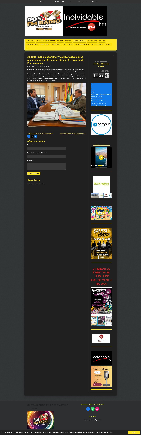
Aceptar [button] (134, 432)
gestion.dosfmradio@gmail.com (93, 420)
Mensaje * (30, 160)
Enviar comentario (34, 173)
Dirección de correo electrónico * (36, 153)
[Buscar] (27, 48)
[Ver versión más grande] (101, 213)
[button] (109, 177)
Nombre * (30, 145)
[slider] (101, 165)
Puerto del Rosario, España (101, 64)
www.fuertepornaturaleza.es (101, 145)
